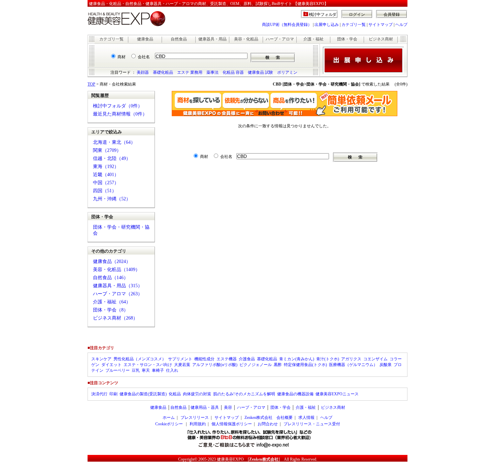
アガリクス (351, 359)
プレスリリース (194, 417)
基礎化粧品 (163, 72)
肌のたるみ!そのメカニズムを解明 (244, 394)
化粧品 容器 (233, 72)
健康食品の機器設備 (295, 394)
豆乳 (136, 370)
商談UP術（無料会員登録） (287, 24)
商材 (122, 57)
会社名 (144, 57)
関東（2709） (107, 150)
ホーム (169, 417)
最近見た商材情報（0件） (120, 114)
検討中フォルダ (323, 14)
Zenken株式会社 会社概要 (268, 417)
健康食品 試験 (260, 72)
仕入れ (172, 370)
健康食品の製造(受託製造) (143, 394)
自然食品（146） (110, 277)
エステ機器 (227, 359)
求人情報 (306, 417)
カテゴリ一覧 (353, 24)
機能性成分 (204, 359)
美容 (228, 407)
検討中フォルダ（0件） (117, 105)
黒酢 (278, 364)
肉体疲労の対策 (197, 394)
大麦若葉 (182, 364)
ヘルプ (401, 24)
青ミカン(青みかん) (296, 359)
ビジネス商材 (381, 39)
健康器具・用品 (212, 39)
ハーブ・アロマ (280, 39)
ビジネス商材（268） (115, 318)
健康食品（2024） (112, 261)
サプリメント (180, 359)
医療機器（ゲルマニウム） (353, 364)
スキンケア (101, 359)
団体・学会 (347, 39)
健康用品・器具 (205, 407)
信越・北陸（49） (112, 158)
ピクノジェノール (255, 364)
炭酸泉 (386, 364)
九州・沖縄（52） (112, 198)
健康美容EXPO (230, 459)
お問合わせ (268, 424)
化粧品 (175, 394)
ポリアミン (287, 72)
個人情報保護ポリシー (231, 424)
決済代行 (99, 394)
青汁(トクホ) (327, 359)
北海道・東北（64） (114, 142)
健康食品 (145, 39)
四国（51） (105, 190)
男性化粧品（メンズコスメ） (139, 359)
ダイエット (111, 364)
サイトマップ (380, 24)
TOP (91, 84)
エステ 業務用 (189, 72)
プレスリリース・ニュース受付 (312, 424)
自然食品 (179, 39)
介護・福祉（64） (112, 301)
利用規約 (198, 424)
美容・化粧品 (246, 39)
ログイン (357, 14)
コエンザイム (375, 359)
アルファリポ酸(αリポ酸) (214, 364)
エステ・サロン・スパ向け (148, 364)
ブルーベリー (117, 370)
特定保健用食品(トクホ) (305, 364)
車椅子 (158, 370)
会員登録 (392, 14)
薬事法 (212, 72)
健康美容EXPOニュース (337, 394)
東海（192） (106, 166)
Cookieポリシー (169, 424)
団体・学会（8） (110, 309)
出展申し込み (327, 24)
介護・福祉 (313, 39)
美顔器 (143, 72)
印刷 (113, 394)
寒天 (146, 370)
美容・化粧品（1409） (116, 269)
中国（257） (106, 182)
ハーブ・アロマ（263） (117, 293)
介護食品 (247, 359)
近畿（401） (106, 174)
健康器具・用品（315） (117, 285)
